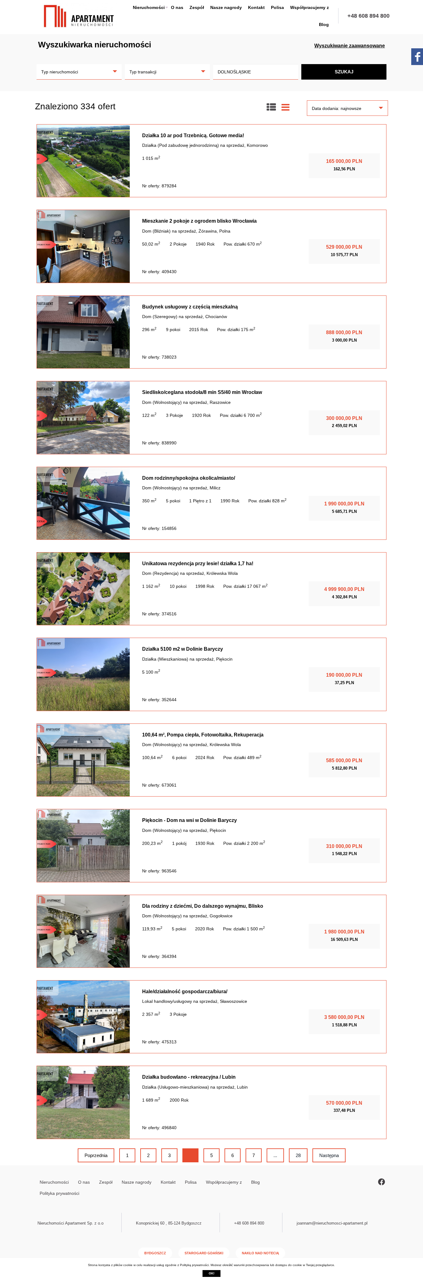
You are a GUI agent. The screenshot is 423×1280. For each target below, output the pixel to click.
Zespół (197, 7)
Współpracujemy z (309, 7)
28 (298, 1155)
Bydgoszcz (155, 1253)
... (275, 1155)
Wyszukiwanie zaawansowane (349, 45)
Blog (324, 24)
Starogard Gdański (204, 1253)
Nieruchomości (149, 7)
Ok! (211, 1273)
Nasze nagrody (226, 7)
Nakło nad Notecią (260, 1253)
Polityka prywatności (59, 1193)
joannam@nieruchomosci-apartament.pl (332, 1223)
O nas (177, 7)
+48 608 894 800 (368, 16)
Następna (329, 1155)
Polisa (277, 7)
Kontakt (256, 7)
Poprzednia (96, 1155)
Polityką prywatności (194, 1265)
